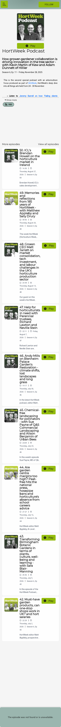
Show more (11, 100)
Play (32, 45)
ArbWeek (32, 83)
